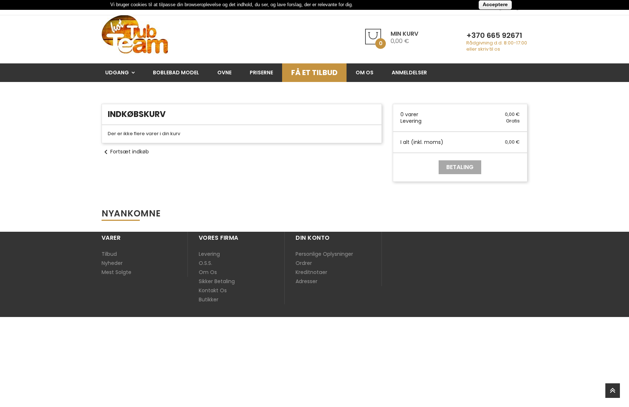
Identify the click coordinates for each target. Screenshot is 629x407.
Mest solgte (116, 272)
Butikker (208, 299)
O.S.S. (205, 263)
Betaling (460, 167)
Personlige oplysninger (324, 254)
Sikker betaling (217, 281)
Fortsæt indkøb (125, 151)
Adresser (306, 281)
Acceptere (495, 4)
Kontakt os (213, 290)
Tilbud (109, 254)
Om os (208, 272)
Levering (209, 254)
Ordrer (304, 263)
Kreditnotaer (311, 272)
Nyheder (112, 263)
